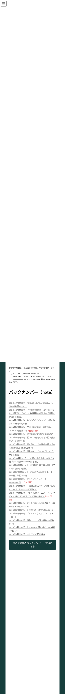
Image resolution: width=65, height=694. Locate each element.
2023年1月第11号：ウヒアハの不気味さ (27, 534)
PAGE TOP (60, 670)
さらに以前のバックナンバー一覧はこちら (32, 545)
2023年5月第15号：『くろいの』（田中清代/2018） (32, 510)
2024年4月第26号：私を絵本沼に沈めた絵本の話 (31, 434)
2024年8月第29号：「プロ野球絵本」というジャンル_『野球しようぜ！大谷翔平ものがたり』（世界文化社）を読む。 (32, 413)
